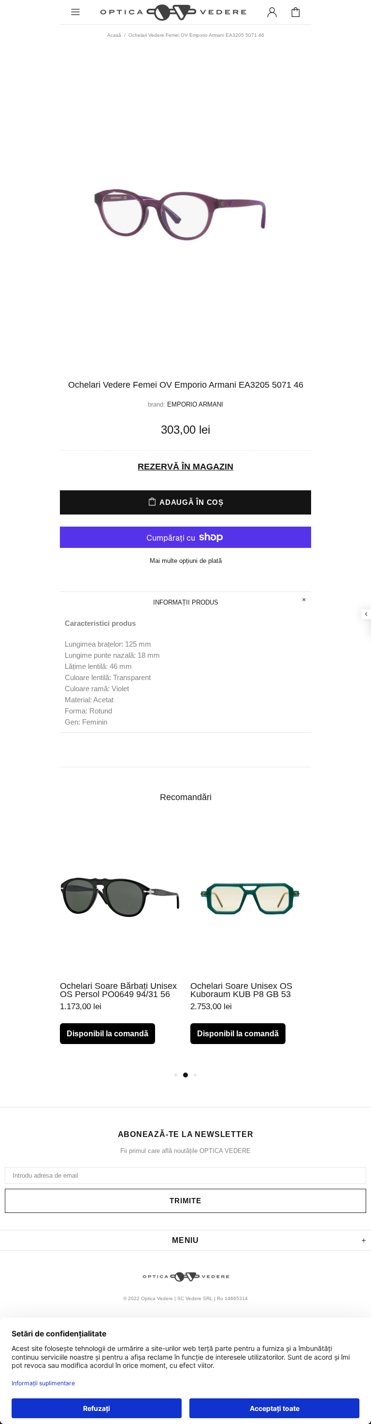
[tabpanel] (120, 940)
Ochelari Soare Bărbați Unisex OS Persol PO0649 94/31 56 (118, 990)
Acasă (114, 35)
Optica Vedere (172, 12)
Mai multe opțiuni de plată (186, 560)
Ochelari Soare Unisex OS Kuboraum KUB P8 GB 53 (241, 990)
